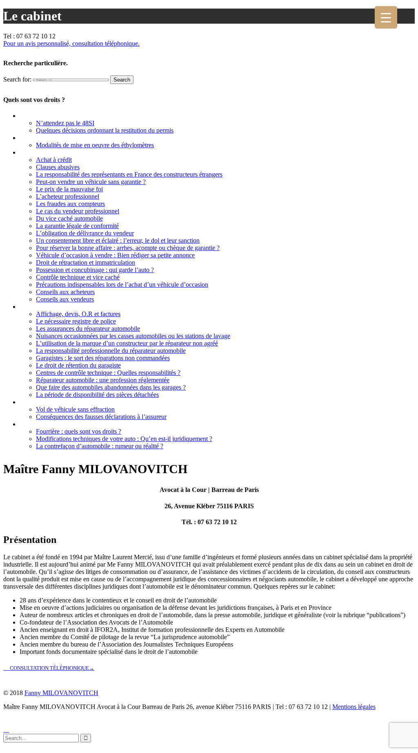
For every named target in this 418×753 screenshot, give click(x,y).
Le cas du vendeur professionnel (77, 211)
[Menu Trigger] (386, 17)
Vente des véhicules (46, 152)
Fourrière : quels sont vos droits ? (78, 431)
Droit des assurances (48, 402)
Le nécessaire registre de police (76, 321)
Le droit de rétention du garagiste (78, 365)
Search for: (17, 79)
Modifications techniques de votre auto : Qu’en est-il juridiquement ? (124, 438)
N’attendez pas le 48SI (65, 123)
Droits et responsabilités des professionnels (78, 306)
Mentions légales (354, 706)
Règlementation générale (54, 424)
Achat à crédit (54, 159)
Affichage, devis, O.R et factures (78, 313)
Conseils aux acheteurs (65, 291)
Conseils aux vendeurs (65, 299)
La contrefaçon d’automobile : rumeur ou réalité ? (99, 446)
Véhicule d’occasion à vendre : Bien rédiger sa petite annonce (115, 255)
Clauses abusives (58, 167)
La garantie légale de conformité (77, 225)
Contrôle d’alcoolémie (50, 137)
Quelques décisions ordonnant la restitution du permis (104, 130)
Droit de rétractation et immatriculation (85, 262)
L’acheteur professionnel (67, 196)
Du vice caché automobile (69, 218)
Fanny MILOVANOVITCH (61, 692)
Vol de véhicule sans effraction (75, 409)
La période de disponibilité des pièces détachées (97, 394)
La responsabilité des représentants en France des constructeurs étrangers (129, 174)
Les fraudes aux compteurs (70, 203)
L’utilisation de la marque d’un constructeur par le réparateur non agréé (127, 343)
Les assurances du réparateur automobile (88, 328)
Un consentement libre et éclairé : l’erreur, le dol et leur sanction (118, 240)
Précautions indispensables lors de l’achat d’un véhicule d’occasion (122, 284)
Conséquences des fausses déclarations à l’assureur (101, 416)
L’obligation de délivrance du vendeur (85, 233)
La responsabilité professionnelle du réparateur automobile (111, 350)
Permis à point (40, 115)
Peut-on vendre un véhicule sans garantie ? (91, 181)
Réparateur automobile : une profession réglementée (102, 379)
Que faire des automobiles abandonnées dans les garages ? (111, 387)
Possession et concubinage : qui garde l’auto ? (95, 269)
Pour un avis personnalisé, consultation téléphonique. (71, 43)
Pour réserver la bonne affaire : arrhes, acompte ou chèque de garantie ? (128, 247)
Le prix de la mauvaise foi (69, 189)
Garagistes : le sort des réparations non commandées (103, 357)
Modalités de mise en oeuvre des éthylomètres (95, 145)
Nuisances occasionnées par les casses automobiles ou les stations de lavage (133, 335)
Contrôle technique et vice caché (78, 277)
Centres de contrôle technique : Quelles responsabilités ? (108, 372)
